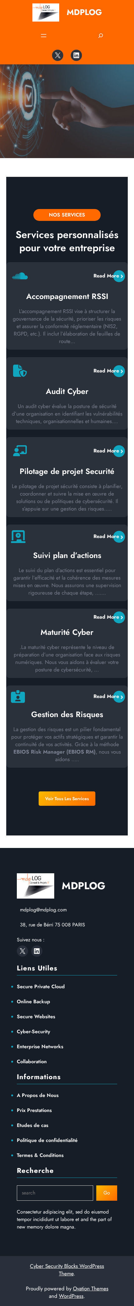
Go (106, 1192)
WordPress (71, 1296)
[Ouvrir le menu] (44, 36)
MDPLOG (84, 12)
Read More (106, 275)
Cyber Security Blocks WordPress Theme (67, 1269)
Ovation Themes (90, 1288)
